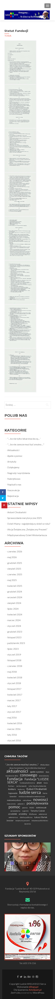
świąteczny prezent (22, 820)
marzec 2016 (14, 729)
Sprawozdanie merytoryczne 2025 (24, 518)
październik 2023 (16, 643)
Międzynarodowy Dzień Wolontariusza (27, 535)
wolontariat (43, 814)
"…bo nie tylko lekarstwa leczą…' (23, 438)
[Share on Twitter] (3, 498)
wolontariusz (13, 817)
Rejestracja (13, 496)
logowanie (13, 793)
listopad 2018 (14, 660)
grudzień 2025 (14, 562)
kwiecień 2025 (14, 585)
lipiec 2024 (12, 608)
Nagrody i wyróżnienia (18, 473)
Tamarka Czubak (38, 811)
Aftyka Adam (44, 765)
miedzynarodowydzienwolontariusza (32, 796)
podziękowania (37, 803)
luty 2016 (12, 734)
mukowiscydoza (14, 800)
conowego (28, 775)
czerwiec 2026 (14, 551)
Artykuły (11, 461)
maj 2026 (12, 557)
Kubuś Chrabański (36, 789)
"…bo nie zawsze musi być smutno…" (25, 444)
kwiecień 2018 (14, 677)
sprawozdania (15, 811)
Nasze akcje (13, 490)
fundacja (15, 778)
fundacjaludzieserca (27, 783)
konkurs (12, 789)
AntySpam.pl (35, 989)
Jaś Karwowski (21, 786)
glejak (39, 783)
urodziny (23, 814)
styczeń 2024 (14, 625)
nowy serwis (11, 804)
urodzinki (12, 814)
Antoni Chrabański (16, 512)
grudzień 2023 (14, 631)
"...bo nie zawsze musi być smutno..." (22, 764)
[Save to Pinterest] (4, 505)
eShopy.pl (33, 986)
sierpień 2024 (14, 603)
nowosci (40, 799)
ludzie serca (30, 792)
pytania (25, 808)
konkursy (21, 789)
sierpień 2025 (14, 568)
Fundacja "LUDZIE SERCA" (28, 780)
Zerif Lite (15, 992)
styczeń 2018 (14, 683)
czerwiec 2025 (14, 574)
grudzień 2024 (14, 591)
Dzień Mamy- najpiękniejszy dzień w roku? (28, 523)
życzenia (27, 824)
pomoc (14, 806)
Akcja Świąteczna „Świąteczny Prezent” (27, 529)
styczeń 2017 (14, 711)
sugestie (25, 811)
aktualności (17, 770)
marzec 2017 (14, 700)
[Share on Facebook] (3, 492)
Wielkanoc (33, 814)
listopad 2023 (14, 637)
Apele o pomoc (14, 455)
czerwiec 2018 (14, 666)
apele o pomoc (37, 771)
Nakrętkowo (13, 478)
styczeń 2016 (14, 740)
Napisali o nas (14, 484)
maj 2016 (12, 717)
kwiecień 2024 (14, 614)
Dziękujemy (13, 467)
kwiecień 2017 (14, 694)
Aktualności (13, 450)
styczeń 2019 (14, 654)
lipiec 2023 (12, 648)
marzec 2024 (14, 620)
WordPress (38, 992)
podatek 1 (21, 804)
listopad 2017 (14, 688)
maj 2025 (12, 580)
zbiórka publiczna (26, 817)
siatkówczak (41, 807)
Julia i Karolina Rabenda (37, 786)
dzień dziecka (44, 776)
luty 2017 (12, 706)
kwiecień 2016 (14, 723)
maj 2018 (12, 671)
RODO (31, 808)
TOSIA (7, 35)
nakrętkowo (27, 800)
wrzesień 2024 (14, 597)
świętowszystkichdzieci (40, 820)
